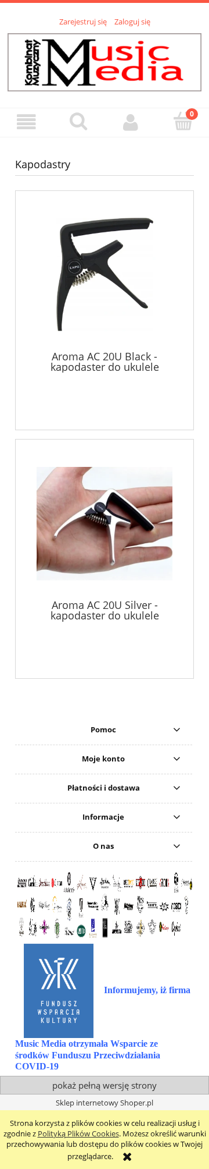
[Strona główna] (104, 60)
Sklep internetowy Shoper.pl (104, 1102)
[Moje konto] (131, 122)
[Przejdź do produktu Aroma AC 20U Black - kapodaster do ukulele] (104, 274)
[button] (26, 122)
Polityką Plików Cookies (78, 1133)
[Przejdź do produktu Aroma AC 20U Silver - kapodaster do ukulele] (104, 523)
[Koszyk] (183, 121)
